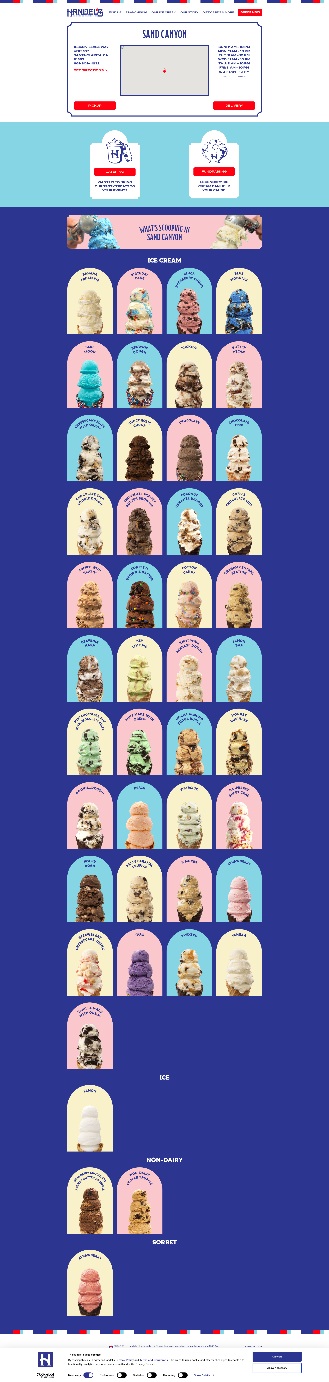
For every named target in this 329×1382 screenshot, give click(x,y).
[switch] (122, 1375)
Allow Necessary (277, 1367)
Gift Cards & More (218, 12)
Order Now (250, 12)
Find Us (115, 12)
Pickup (94, 106)
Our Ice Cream (163, 12)
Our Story (189, 12)
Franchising (136, 12)
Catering (115, 172)
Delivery (234, 106)
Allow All (277, 1356)
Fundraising (214, 172)
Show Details (202, 1375)
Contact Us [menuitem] (253, 1346)
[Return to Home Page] (85, 12)
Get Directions (89, 70)
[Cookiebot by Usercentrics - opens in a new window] (45, 1375)
